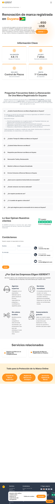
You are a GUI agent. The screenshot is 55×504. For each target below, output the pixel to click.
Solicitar (40, 31)
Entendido (41, 496)
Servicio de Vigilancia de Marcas (45, 377)
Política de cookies (29, 496)
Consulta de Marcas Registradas (9, 377)
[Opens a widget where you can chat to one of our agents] (50, 501)
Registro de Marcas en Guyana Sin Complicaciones (13, 353)
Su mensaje (5, 252)
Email (18, 246)
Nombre (4, 246)
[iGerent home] (7, 3)
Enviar (5, 267)
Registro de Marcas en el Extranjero (27, 377)
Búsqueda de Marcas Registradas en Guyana (40, 352)
